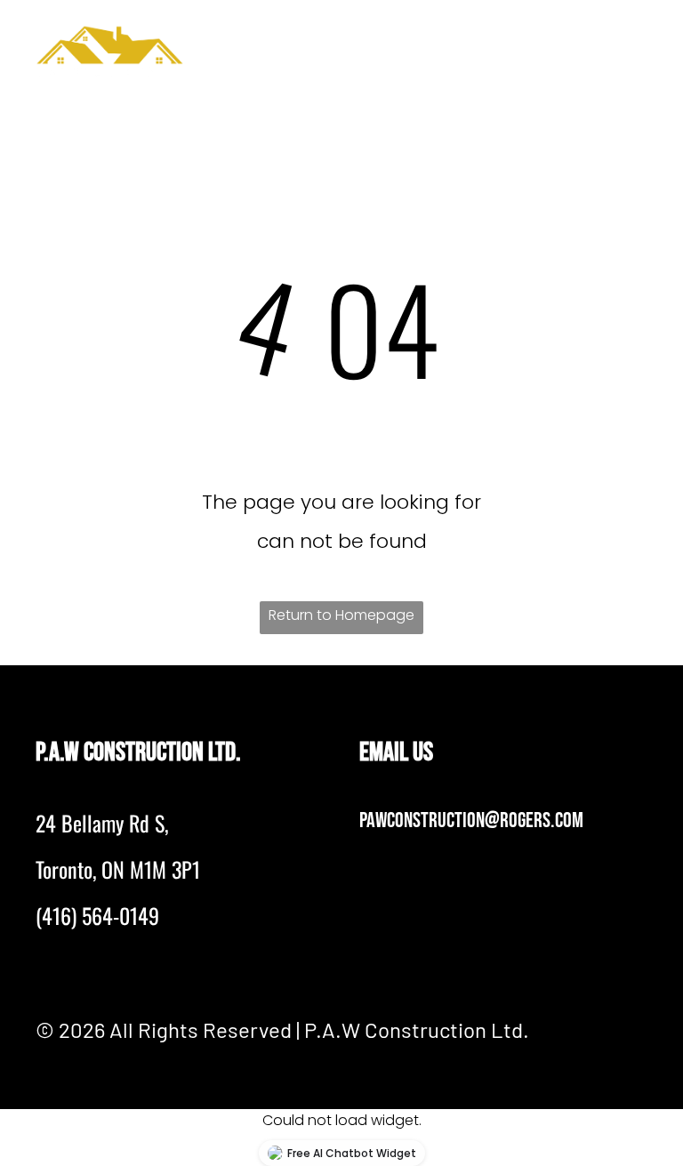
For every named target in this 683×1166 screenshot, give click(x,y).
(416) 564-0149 (97, 915)
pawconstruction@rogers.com (471, 820)
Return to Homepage (341, 615)
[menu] (644, 45)
